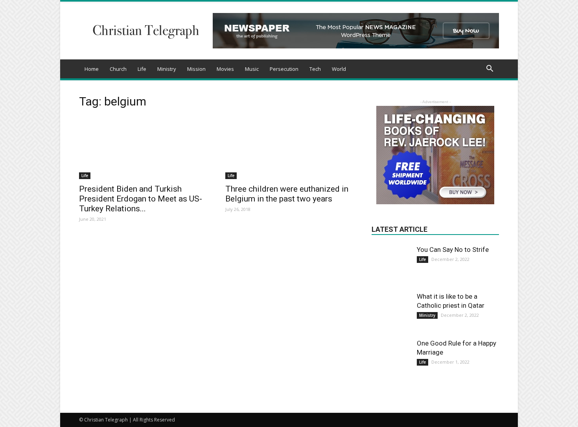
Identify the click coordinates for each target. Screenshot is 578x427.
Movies (225, 68)
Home (92, 68)
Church (118, 68)
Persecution (284, 68)
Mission (196, 68)
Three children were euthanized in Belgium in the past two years (286, 193)
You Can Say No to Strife (453, 249)
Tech (315, 68)
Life (142, 68)
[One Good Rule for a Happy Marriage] (391, 358)
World (339, 68)
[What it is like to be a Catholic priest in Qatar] (391, 311)
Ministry (166, 68)
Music (252, 68)
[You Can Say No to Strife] (391, 258)
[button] (489, 69)
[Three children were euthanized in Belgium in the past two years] (289, 147)
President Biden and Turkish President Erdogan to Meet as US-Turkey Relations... (140, 198)
